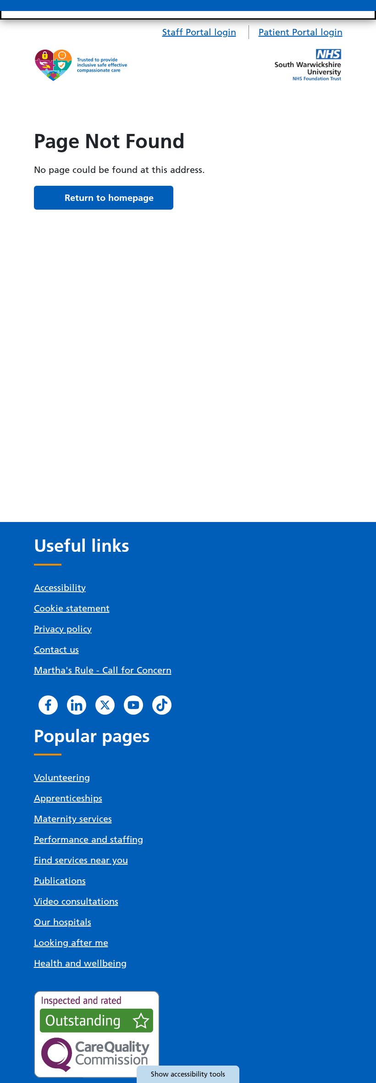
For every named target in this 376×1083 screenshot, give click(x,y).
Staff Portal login (199, 32)
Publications (60, 880)
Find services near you (81, 860)
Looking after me (71, 942)
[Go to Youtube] (133, 705)
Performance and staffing (88, 839)
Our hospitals (62, 921)
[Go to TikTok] (161, 705)
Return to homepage (109, 197)
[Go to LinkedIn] (76, 705)
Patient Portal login (301, 32)
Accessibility (60, 587)
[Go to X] (105, 705)
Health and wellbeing (80, 963)
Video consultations (76, 901)
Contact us (56, 649)
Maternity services (73, 818)
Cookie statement (72, 608)
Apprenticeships (68, 798)
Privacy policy (63, 628)
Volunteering (62, 777)
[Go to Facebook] (48, 705)
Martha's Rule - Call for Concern (102, 670)
